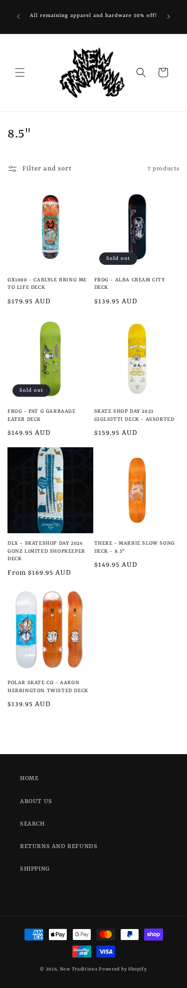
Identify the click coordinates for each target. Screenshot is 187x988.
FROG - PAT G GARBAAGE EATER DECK (41, 415)
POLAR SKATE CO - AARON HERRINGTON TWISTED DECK (47, 687)
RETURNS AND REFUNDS (58, 846)
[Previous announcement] (18, 16)
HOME (29, 778)
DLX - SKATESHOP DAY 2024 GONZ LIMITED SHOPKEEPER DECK (46, 551)
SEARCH (32, 824)
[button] (20, 72)
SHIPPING (35, 869)
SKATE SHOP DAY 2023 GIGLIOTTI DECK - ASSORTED (134, 415)
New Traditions (79, 969)
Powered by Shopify (123, 969)
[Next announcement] (169, 16)
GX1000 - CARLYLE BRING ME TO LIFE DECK (47, 284)
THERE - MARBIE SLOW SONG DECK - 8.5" (134, 547)
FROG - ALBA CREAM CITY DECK (129, 284)
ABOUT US (36, 801)
